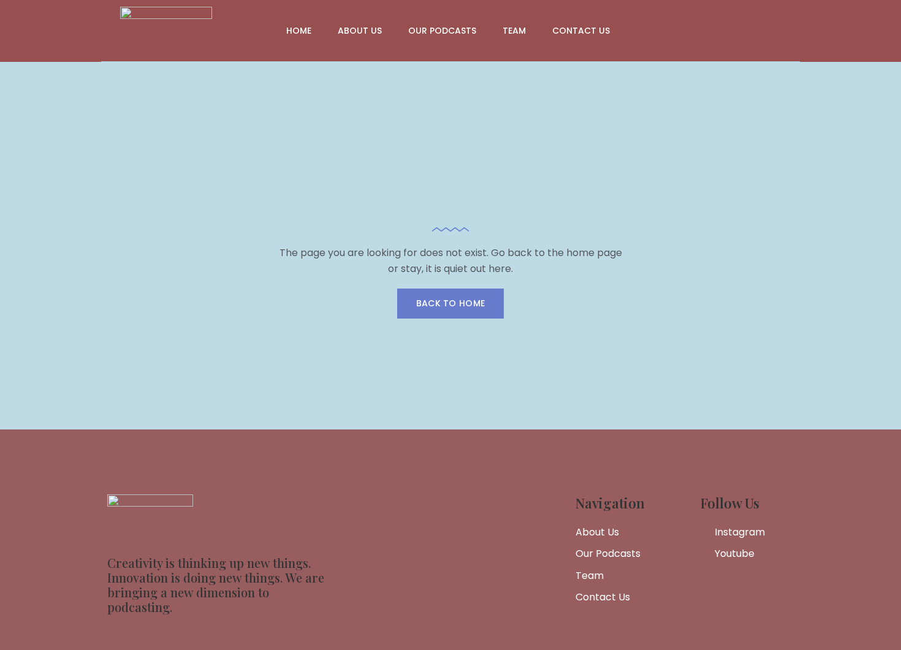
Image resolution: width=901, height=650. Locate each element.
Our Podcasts (442, 31)
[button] (450, 304)
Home (298, 31)
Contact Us (581, 31)
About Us (360, 31)
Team (514, 31)
